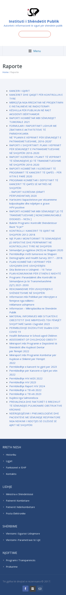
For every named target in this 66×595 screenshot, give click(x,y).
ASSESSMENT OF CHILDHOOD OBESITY (33, 339)
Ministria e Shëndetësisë (19, 494)
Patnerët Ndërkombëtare (20, 507)
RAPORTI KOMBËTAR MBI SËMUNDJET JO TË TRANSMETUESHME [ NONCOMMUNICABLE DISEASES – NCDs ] (36, 215)
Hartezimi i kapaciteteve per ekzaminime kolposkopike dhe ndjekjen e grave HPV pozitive (33, 203)
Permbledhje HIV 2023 (22, 382)
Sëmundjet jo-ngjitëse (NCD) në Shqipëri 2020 (36, 250)
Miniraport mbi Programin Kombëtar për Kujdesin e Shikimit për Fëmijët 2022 (32, 359)
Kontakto (11, 474)
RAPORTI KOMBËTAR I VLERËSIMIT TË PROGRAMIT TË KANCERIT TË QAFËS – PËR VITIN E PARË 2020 (35, 172)
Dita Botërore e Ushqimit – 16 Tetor (30, 269)
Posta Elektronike (16, 513)
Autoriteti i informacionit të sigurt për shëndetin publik (33, 25)
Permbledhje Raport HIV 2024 (27, 386)
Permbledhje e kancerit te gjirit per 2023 (33, 366)
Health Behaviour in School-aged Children (33, 335)
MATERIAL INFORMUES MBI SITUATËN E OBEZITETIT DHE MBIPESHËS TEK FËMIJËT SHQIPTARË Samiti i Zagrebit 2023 (35, 320)
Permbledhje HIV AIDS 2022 (25, 378)
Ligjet (9, 461)
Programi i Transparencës (20, 560)
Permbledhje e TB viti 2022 (25, 390)
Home (6, 72)
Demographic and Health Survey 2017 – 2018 (35, 258)
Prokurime (12, 566)
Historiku (11, 454)
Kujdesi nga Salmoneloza (23, 397)
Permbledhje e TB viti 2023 (25, 394)
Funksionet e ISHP (16, 467)
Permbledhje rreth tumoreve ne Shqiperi (33, 254)
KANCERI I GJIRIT (19, 90)
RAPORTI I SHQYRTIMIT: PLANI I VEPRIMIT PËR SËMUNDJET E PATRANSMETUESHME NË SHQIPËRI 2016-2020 (35, 149)
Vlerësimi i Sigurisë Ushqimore (23, 533)
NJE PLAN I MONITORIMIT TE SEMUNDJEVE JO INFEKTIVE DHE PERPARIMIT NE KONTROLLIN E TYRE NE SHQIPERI (35, 242)
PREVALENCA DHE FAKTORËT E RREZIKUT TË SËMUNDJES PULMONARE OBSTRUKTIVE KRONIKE (35, 405)
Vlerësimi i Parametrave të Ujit (23, 540)
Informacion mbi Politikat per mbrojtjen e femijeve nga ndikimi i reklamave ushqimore (33, 300)
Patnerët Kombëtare (17, 500)
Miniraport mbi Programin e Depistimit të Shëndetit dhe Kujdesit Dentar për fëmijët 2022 (33, 347)
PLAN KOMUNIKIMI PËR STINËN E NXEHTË (35, 273)
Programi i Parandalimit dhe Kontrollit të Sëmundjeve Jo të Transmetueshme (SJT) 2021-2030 (32, 281)
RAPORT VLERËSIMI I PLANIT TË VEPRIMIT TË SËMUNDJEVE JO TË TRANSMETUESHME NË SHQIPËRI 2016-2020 (35, 160)
